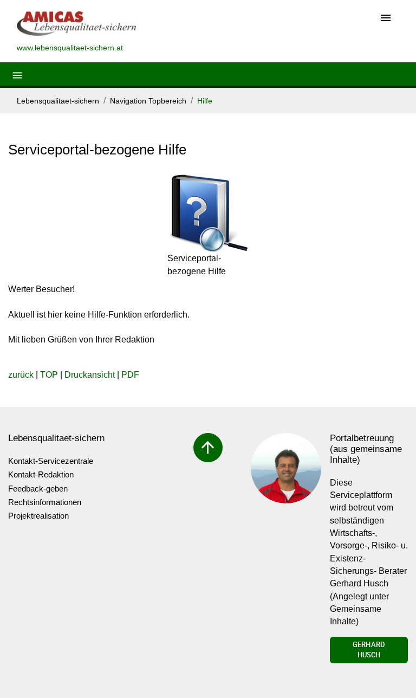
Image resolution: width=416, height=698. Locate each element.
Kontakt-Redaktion (41, 474)
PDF (130, 374)
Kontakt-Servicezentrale (50, 461)
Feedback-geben (38, 488)
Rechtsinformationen (44, 502)
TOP (49, 374)
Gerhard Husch (369, 649)
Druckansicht (89, 374)
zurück (21, 374)
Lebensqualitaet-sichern (58, 101)
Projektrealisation (38, 515)
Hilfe (204, 101)
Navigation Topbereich (148, 101)
